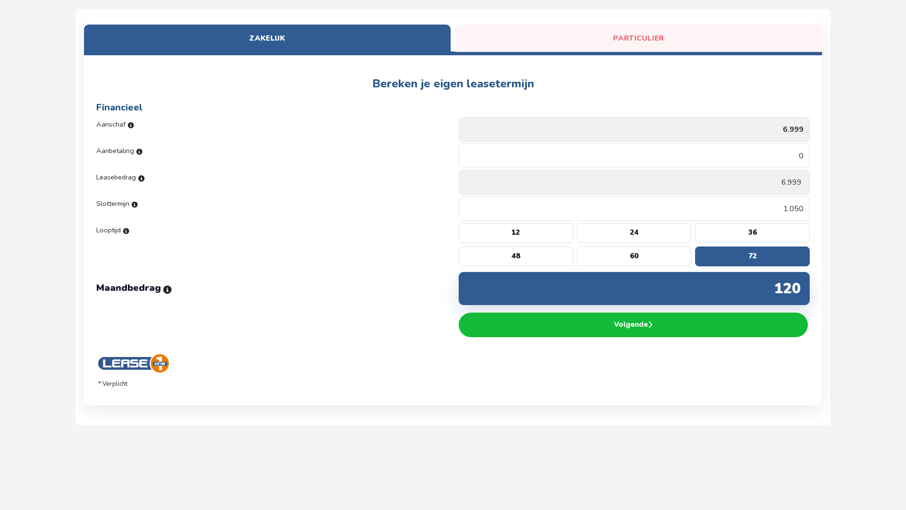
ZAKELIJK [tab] (267, 38)
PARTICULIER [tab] (638, 38)
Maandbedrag (128, 284)
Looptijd (108, 230)
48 (516, 256)
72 (752, 256)
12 (516, 232)
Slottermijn (112, 203)
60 (634, 256)
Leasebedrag (116, 177)
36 (752, 232)
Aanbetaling (115, 150)
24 (634, 232)
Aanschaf (111, 124)
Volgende (631, 324)
